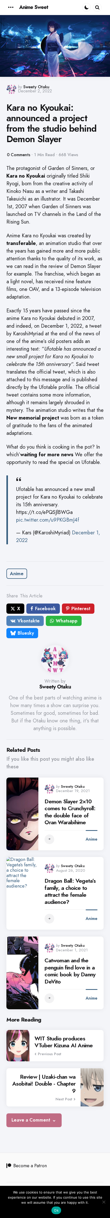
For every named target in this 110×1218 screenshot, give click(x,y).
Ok (56, 1210)
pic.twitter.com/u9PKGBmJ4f (47, 520)
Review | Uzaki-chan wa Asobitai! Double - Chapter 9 (43, 1083)
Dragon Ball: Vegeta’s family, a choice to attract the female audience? (70, 891)
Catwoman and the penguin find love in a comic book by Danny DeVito (70, 971)
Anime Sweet (33, 7)
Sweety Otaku (36, 87)
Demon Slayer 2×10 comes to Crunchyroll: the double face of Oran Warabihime (70, 812)
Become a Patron (30, 1165)
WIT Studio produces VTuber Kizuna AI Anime (64, 1042)
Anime (17, 573)
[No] (103, 1201)
